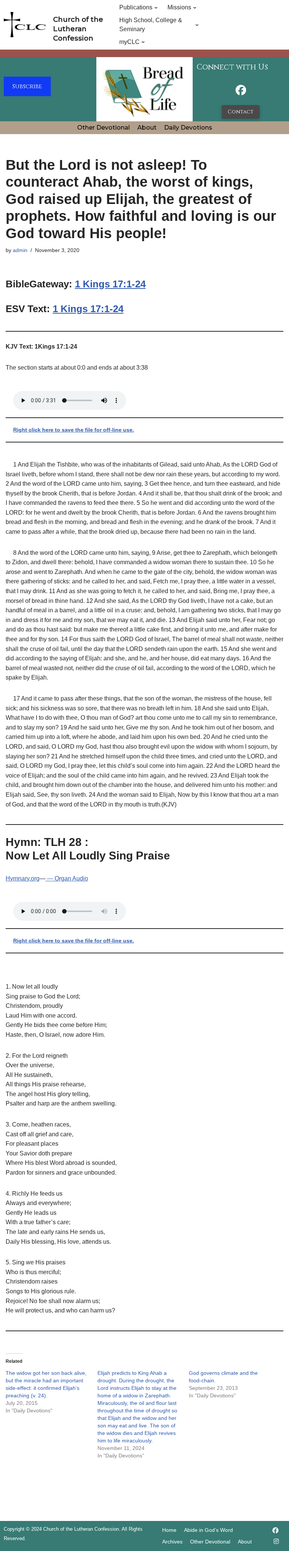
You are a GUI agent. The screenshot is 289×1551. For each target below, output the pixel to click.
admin (20, 250)
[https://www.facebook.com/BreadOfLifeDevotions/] (241, 92)
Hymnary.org (23, 878)
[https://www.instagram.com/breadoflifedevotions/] (276, 1541)
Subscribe (27, 86)
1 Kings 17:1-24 (110, 284)
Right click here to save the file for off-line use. (73, 430)
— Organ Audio (67, 878)
